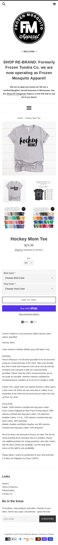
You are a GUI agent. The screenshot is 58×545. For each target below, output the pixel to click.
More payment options (29, 314)
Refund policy (8, 490)
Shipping (18, 250)
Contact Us (7, 494)
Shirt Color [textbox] (9, 273)
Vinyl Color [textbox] (9, 284)
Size (28, 258)
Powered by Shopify (46, 534)
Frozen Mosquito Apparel (28, 534)
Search (5, 483)
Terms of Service (10, 487)
